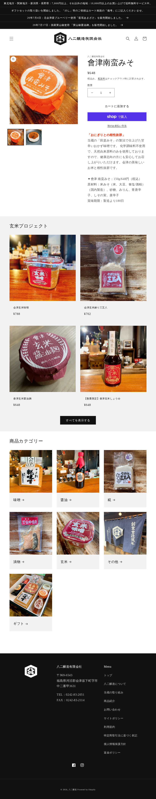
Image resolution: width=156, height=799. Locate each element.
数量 (90, 85)
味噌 (16, 500)
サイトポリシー (113, 718)
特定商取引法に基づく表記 (120, 735)
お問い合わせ (112, 709)
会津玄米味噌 (21, 307)
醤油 (64, 500)
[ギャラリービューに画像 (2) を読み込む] (34, 137)
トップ (108, 675)
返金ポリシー (112, 752)
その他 (113, 562)
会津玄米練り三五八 (95, 307)
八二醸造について (115, 683)
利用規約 (109, 727)
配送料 (101, 78)
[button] (11, 38)
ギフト (18, 624)
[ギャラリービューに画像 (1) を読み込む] (16, 137)
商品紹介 (109, 701)
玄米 (64, 562)
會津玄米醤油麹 (22, 398)
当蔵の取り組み (113, 692)
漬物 (16, 562)
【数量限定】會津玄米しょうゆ (102, 398)
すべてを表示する (78, 420)
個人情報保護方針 (115, 744)
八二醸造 (73, 790)
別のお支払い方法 (117, 126)
